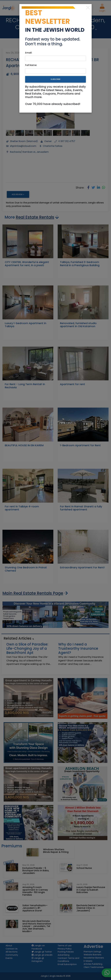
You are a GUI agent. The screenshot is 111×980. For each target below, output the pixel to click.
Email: (28, 52)
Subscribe (55, 79)
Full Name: (31, 65)
